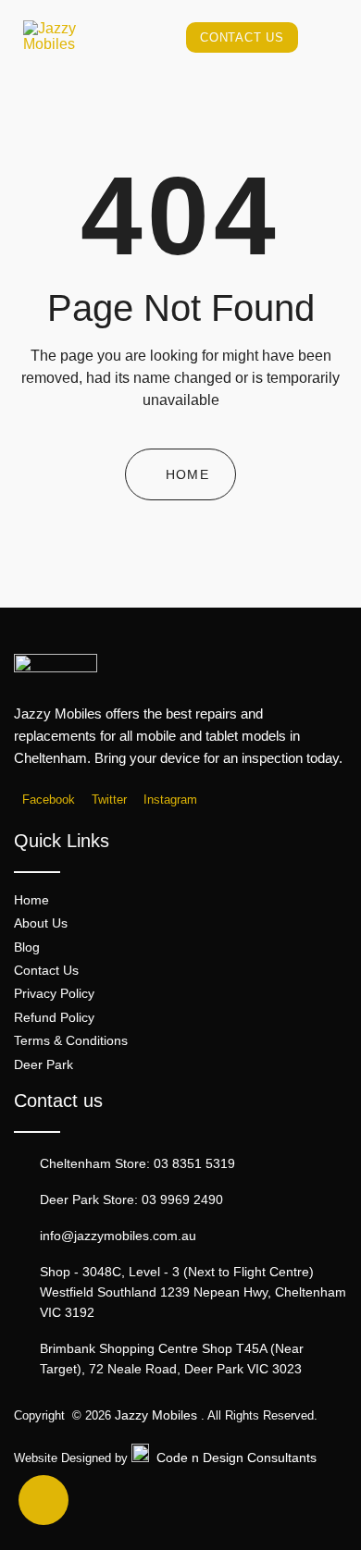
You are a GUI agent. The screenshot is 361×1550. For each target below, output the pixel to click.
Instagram (168, 799)
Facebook (47, 799)
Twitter (107, 799)
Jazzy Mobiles (156, 1415)
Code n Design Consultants (236, 1457)
